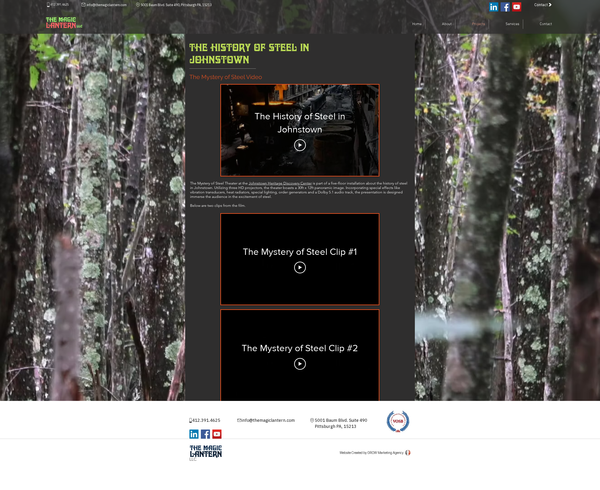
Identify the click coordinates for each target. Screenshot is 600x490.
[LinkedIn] (493, 6)
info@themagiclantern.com (268, 420)
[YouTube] (516, 6)
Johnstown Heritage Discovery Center (280, 183)
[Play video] (300, 145)
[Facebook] (505, 6)
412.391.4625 (206, 420)
